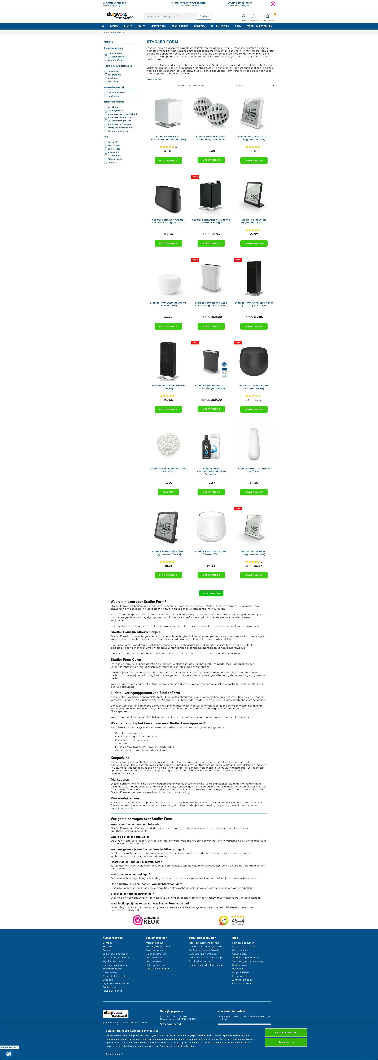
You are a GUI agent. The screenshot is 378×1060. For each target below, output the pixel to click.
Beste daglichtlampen (158, 968)
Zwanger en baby (242, 979)
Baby (238, 26)
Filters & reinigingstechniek (118, 66)
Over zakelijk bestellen (115, 976)
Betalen (107, 950)
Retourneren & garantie (116, 957)
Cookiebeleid (110, 987)
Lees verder (154, 79)
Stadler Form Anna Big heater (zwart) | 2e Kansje (254, 304)
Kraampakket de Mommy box (206, 965)
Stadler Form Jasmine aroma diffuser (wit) (168, 304)
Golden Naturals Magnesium (205, 946)
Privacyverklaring (112, 990)
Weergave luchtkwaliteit (120, 127)
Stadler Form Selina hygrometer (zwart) (254, 221)
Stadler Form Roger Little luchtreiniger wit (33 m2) (211, 304)
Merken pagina (154, 942)
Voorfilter (112, 78)
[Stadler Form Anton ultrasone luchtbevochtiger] (211, 195)
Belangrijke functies (114, 101)
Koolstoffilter (114, 75)
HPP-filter (113, 81)
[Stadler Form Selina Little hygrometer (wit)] (254, 111)
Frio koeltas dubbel (200, 961)
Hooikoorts (113, 96)
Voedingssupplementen (159, 946)
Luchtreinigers (154, 957)
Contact (107, 942)
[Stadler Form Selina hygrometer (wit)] (254, 526)
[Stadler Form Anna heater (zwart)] (168, 360)
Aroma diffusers (116, 60)
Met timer (113, 107)
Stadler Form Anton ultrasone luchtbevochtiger (211, 221)
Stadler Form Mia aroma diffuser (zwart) (253, 387)
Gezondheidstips (241, 983)
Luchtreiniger (115, 53)
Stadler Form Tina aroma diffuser (254, 470)
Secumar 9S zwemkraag (203, 953)
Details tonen (113, 1054)
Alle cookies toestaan (286, 1032)
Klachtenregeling (112, 968)
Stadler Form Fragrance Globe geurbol (168, 470)
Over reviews (110, 972)
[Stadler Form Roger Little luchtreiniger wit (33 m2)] (211, 278)
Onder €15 (113, 142)
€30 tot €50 (114, 149)
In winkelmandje (168, 159)
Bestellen (108, 946)
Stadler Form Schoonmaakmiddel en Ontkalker (211, 471)
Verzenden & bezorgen (115, 953)
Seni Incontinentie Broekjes (204, 950)
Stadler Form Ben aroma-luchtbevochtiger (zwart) (168, 221)
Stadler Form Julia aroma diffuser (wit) (211, 553)
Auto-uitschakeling (118, 131)
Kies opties (168, 491)
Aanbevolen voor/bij (114, 87)
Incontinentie (240, 976)
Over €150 (113, 162)
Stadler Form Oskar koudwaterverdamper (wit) (168, 138)
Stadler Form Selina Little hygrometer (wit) (254, 138)
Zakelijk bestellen (259, 26)
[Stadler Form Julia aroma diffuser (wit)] (211, 526)
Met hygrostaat (116, 110)
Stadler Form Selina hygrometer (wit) (253, 553)
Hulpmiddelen (220, 26)
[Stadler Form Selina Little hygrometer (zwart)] (168, 526)
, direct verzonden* (190, 4)
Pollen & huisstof (116, 92)
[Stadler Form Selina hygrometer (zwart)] (254, 195)
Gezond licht (239, 953)
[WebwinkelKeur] (273, 4)
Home (106, 33)
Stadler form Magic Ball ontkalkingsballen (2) (211, 138)
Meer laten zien (211, 593)
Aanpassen (284, 1042)
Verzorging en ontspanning (247, 961)
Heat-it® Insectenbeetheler (204, 942)
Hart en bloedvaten (243, 942)
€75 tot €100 (114, 156)
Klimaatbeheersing (113, 48)
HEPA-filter (113, 71)
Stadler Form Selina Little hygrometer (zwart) (168, 553)
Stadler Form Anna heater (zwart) (168, 387)
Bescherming (180, 26)
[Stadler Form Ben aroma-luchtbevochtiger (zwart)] (168, 195)
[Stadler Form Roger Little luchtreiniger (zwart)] (211, 360)
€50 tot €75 (114, 152)
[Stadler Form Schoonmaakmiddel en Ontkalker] (211, 443)
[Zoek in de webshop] (244, 15)
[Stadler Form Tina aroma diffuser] (254, 443)
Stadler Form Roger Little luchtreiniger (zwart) (211, 387)
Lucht (128, 26)
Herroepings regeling (115, 965)
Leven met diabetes (243, 946)
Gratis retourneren (241, 2)
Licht (141, 26)
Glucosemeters (154, 950)
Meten (114, 26)
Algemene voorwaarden (116, 983)
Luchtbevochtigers (117, 57)
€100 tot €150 (115, 159)
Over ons (108, 979)
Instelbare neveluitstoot (120, 117)
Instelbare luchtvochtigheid (122, 114)
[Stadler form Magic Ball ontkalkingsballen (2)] (211, 111)
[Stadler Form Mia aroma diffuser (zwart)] (254, 360)
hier (192, 1046)
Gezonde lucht (240, 950)
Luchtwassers (153, 961)
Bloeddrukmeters (156, 953)
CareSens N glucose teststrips (206, 957)
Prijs (106, 136)
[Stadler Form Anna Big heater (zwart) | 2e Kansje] (254, 278)
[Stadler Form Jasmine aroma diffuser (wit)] (168, 278)
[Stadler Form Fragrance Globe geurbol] (168, 443)
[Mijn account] (254, 15)
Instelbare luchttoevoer (120, 124)
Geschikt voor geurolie (119, 121)
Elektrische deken (156, 965)
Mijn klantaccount (113, 961)
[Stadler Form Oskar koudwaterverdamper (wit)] (168, 111)
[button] (267, 15)
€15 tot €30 (114, 145)
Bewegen (199, 26)
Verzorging (158, 26)
